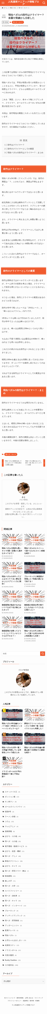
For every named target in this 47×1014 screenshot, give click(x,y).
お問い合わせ (29, 998)
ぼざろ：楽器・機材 (14, 851)
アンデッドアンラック (15, 916)
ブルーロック (11, 911)
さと (23, 497)
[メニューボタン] (3, 3)
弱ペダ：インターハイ (15, 906)
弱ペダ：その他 (13, 841)
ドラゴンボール (13, 950)
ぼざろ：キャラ (13, 866)
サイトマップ (39, 998)
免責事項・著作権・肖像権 (31, 1000)
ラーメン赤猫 (11, 817)
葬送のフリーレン (14, 861)
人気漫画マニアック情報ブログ (23, 3)
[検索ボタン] (44, 3)
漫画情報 (10, 831)
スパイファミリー (13, 891)
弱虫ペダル (11, 935)
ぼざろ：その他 (13, 836)
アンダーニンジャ (13, 925)
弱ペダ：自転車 (12, 896)
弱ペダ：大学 (12, 886)
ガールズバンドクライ (15, 807)
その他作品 (11, 965)
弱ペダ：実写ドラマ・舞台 (17, 871)
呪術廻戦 (10, 876)
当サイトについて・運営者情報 (13, 998)
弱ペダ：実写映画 (14, 920)
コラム (9, 821)
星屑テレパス (11, 930)
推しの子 (10, 881)
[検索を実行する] (42, 653)
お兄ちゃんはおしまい (15, 940)
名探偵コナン (12, 945)
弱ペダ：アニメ (13, 856)
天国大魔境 (11, 955)
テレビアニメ (11, 826)
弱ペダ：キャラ (18, 22)
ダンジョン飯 (12, 797)
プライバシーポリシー (14, 1000)
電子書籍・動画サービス (16, 846)
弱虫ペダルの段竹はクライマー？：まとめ (25, 152)
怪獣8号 (9, 812)
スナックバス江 (12, 792)
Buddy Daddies (13, 960)
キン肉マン (11, 802)
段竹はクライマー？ (16, 145)
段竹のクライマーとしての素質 (21, 149)
